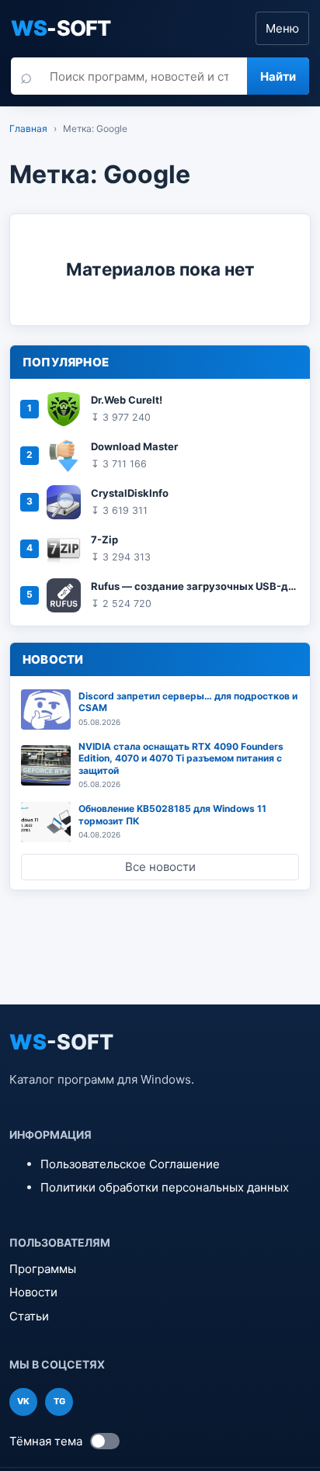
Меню (282, 28)
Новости (33, 1292)
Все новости (160, 866)
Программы (42, 1268)
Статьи (29, 1316)
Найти (278, 76)
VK (23, 1401)
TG (59, 1401)
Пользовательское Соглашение (130, 1164)
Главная (28, 128)
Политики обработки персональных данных (164, 1187)
